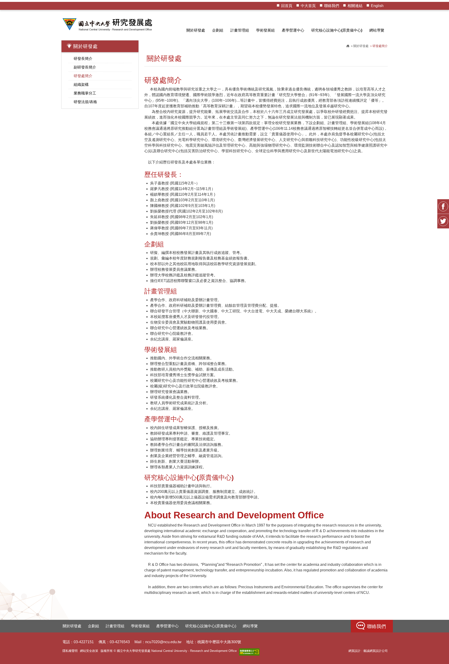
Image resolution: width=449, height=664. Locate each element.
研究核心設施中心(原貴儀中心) (336, 30)
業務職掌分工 (85, 93)
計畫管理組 (239, 30)
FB (443, 206)
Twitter (443, 221)
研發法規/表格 (85, 102)
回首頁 (286, 6)
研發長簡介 (83, 59)
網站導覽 (376, 30)
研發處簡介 (83, 76)
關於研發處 (195, 30)
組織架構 (81, 85)
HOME (108, 24)
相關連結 (355, 6)
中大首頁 (308, 6)
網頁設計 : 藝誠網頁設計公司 (368, 651)
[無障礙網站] (249, 652)
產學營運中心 (293, 30)
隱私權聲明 (70, 651)
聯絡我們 (331, 6)
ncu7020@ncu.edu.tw (163, 642)
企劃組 (217, 30)
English (377, 6)
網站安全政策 (89, 651)
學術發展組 (265, 30)
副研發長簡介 (85, 67)
